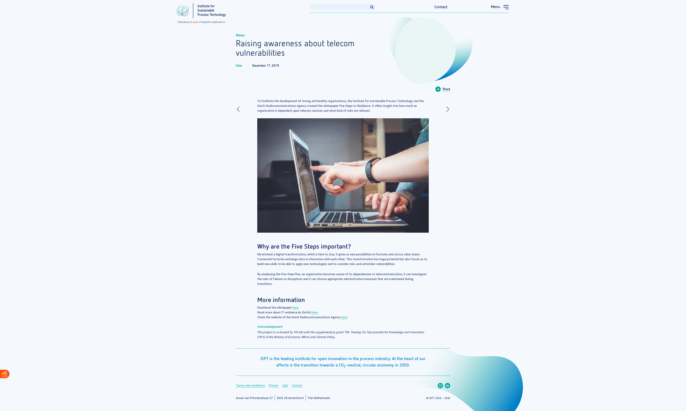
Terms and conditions (250, 385)
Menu (495, 7)
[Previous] (239, 109)
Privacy (273, 385)
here (295, 307)
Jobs (285, 385)
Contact (441, 7)
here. (315, 312)
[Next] (446, 109)
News (240, 35)
